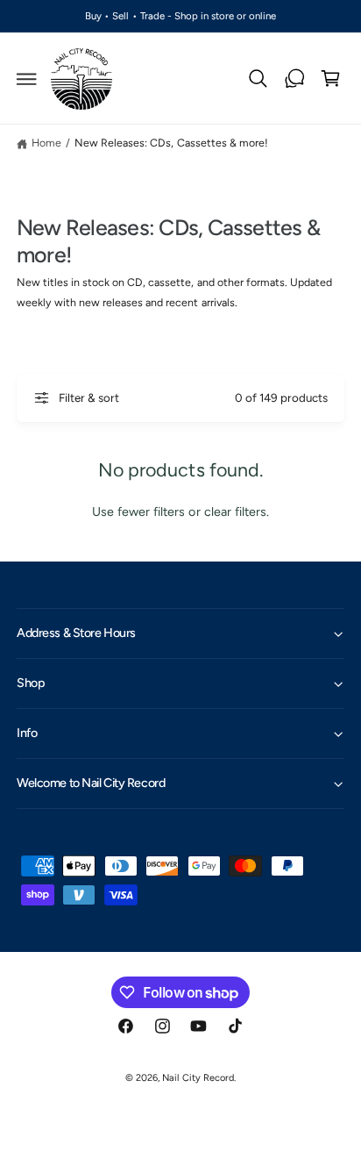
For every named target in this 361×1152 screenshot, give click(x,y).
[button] (27, 79)
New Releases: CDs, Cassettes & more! (171, 142)
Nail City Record (197, 1078)
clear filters (235, 511)
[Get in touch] (294, 79)
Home (46, 142)
